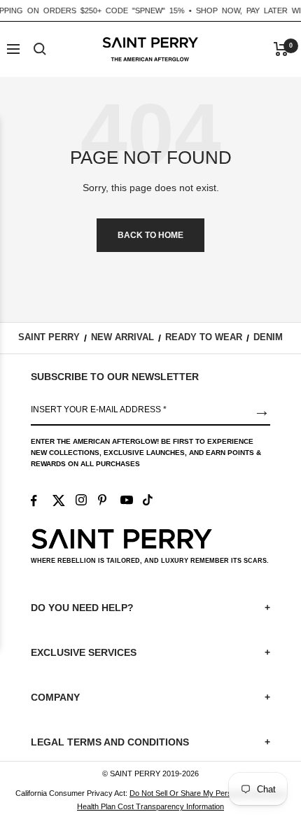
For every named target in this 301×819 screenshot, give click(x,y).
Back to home (150, 235)
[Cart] (281, 49)
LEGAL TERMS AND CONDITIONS (150, 742)
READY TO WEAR (203, 337)
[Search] (40, 49)
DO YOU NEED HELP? (150, 607)
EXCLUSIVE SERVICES (150, 652)
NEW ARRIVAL (122, 337)
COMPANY (150, 697)
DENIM (268, 337)
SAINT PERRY (49, 337)
